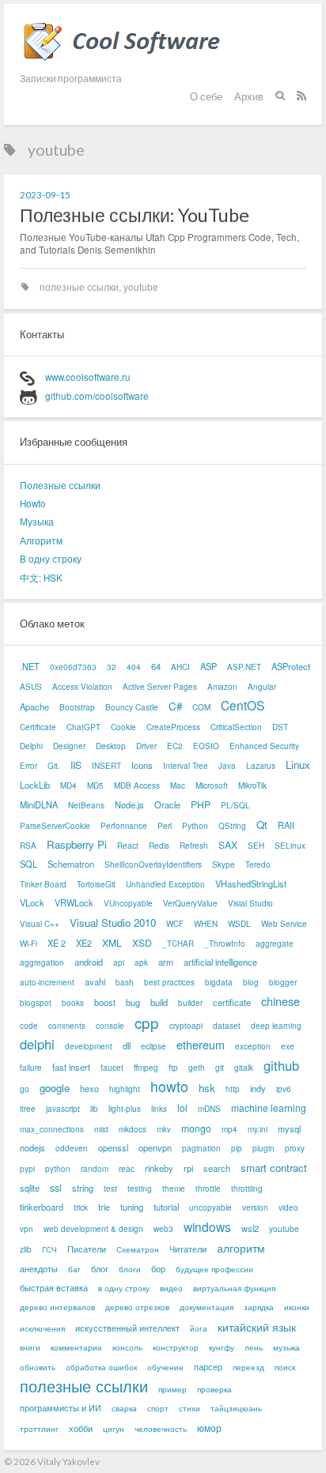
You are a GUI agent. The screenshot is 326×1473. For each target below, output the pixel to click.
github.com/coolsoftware (97, 396)
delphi (37, 1044)
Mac (177, 785)
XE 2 (56, 942)
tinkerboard (41, 1206)
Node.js (129, 804)
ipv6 (283, 1088)
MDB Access (137, 785)
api (118, 962)
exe (287, 1046)
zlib (26, 1249)
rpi (188, 1168)
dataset (227, 1025)
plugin (263, 1148)
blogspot (35, 1002)
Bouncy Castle (131, 707)
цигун (113, 1428)
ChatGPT (83, 727)
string (82, 1187)
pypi (27, 1168)
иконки (296, 1307)
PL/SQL (235, 805)
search (216, 1168)
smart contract (274, 1167)
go (24, 1088)
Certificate (38, 727)
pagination (201, 1148)
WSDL (239, 923)
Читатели (188, 1248)
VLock (32, 902)
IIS (76, 764)
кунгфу (221, 1347)
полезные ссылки (79, 287)
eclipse (153, 1046)
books (73, 1002)
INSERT (106, 765)
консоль (127, 1347)
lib (94, 1108)
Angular (262, 686)
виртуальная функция (234, 1288)
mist (101, 1129)
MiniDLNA (39, 804)
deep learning (276, 1025)
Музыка (37, 521)
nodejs (32, 1147)
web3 (163, 1228)
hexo (89, 1088)
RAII (286, 825)
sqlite (30, 1187)
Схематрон (137, 1249)
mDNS (209, 1108)
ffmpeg (146, 1067)
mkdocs (132, 1129)
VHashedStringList (250, 883)
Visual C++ (39, 923)
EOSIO (206, 746)
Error (28, 765)
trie (104, 1206)
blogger (283, 982)
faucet (111, 1067)
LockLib (35, 784)
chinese (280, 1001)
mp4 (229, 1129)
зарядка (259, 1307)
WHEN (206, 923)
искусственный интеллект (127, 1327)
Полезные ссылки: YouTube (134, 215)
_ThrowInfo (224, 943)
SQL (28, 863)
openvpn (155, 1147)
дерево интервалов (57, 1307)
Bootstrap (77, 707)
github (281, 1066)
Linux (298, 764)
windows (207, 1226)
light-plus (124, 1108)
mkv (164, 1129)
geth (196, 1067)
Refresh (194, 845)
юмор (209, 1427)
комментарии (76, 1347)
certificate (232, 1002)
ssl (56, 1187)
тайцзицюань (236, 1408)
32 (111, 666)
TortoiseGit (96, 884)
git (219, 1067)
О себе (206, 96)
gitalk (243, 1067)
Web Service (284, 923)
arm (165, 961)
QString (232, 825)
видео (171, 1288)
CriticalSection (236, 727)
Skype (223, 864)
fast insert (71, 1066)
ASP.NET (244, 666)
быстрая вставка (54, 1287)
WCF (175, 923)
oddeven (71, 1148)
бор (158, 1268)
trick (81, 1207)
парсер (208, 1366)
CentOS (242, 705)
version (255, 1207)
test (110, 1188)
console (110, 1025)
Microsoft (211, 785)
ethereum (200, 1044)
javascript (63, 1108)
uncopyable (210, 1207)
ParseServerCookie (55, 825)
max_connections (52, 1129)
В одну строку (51, 558)
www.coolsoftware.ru (88, 377)
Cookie (123, 727)
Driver (146, 746)
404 (134, 666)
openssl (113, 1147)
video (288, 1207)
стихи (189, 1408)
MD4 (68, 785)
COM (201, 707)
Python (195, 825)
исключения (42, 1328)
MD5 (95, 785)
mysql (289, 1128)
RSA (28, 845)
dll (127, 1045)
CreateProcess (173, 727)
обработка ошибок (101, 1367)
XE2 (84, 942)
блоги (130, 1269)
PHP (200, 804)
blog (251, 982)
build (159, 1002)
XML (112, 942)
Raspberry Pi (77, 844)
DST (280, 727)
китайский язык (257, 1326)
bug (133, 1002)
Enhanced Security (264, 746)
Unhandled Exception (165, 884)
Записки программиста (71, 78)
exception (253, 1046)
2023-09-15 (45, 194)
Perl (164, 825)
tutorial (166, 1206)
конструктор (176, 1347)
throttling (247, 1188)
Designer (69, 746)
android (88, 961)
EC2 (175, 746)
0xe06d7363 (73, 666)
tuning (131, 1206)
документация (206, 1307)
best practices (169, 982)
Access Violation (82, 686)
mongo (196, 1128)
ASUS (31, 686)
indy (258, 1088)
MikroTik (252, 785)
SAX (227, 844)
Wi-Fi (28, 943)
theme (173, 1188)
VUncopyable (128, 903)
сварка (124, 1408)
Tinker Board (43, 884)
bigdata (219, 982)
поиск (285, 1367)
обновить (37, 1367)
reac (127, 1168)
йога (198, 1328)
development (88, 1046)
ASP (208, 666)
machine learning (268, 1107)
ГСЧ (49, 1249)
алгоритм (241, 1247)
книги (30, 1347)
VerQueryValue (190, 903)
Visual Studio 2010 (113, 922)
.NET (30, 666)
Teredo (258, 864)
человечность (161, 1428)
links (159, 1108)
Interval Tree (185, 765)
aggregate (275, 943)
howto (169, 1086)
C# (175, 706)
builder (190, 1002)
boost (105, 1002)
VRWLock (74, 902)
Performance (123, 825)
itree (28, 1108)
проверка (214, 1389)
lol (182, 1107)
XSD (142, 942)
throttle (208, 1188)
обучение (165, 1367)
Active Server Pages (160, 686)
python (57, 1168)
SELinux (290, 845)
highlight (124, 1088)
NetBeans (86, 805)
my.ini (257, 1129)
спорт (158, 1408)
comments (66, 1025)
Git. (53, 765)
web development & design (93, 1228)
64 (156, 666)
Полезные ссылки (60, 485)
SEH (256, 845)
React (127, 845)
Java (227, 765)
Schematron (70, 863)
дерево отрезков (137, 1307)
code (29, 1025)
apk (141, 962)
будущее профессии (214, 1269)
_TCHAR (178, 943)
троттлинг (39, 1428)
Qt (261, 824)
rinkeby (159, 1168)
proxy (295, 1148)
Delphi (31, 746)
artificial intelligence (220, 961)
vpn (26, 1228)
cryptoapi (186, 1025)
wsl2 (250, 1228)
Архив (248, 96)
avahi (95, 981)
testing (139, 1188)
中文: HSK (41, 577)
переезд (248, 1367)
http (233, 1088)
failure (31, 1067)
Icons (142, 765)
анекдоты (39, 1268)
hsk (207, 1087)
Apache (34, 706)
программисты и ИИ (60, 1407)
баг (74, 1269)
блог (99, 1268)
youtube (140, 287)
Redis (159, 845)
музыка (286, 1347)
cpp (147, 1022)
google (55, 1087)
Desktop (111, 746)
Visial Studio (250, 903)
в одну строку (124, 1288)
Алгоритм (41, 540)
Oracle (167, 804)
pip (236, 1148)
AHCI (180, 666)
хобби (81, 1428)
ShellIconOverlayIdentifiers (153, 864)
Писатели (86, 1248)
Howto (33, 503)
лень (253, 1347)
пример (172, 1389)
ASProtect (290, 666)
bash (125, 982)
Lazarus (260, 765)
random (94, 1168)
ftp (173, 1067)
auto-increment (47, 982)
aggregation (42, 962)
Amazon (222, 686)
